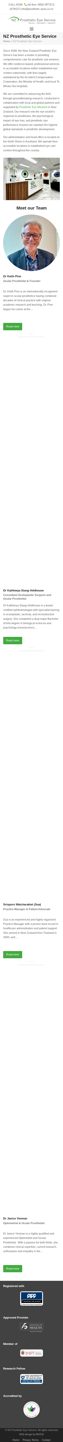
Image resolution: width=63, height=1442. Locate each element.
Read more (12, 326)
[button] (31, 29)
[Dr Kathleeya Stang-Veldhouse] (31, 459)
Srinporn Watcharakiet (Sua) (22, 904)
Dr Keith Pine (12, 276)
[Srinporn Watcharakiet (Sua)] (31, 773)
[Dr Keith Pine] (31, 242)
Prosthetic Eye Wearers (33, 107)
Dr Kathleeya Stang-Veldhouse (23, 590)
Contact (46, 1440)
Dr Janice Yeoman (15, 1218)
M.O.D (40, 1434)
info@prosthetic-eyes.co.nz (37, 9)
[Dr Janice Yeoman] (31, 1087)
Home (6, 41)
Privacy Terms (31, 1440)
